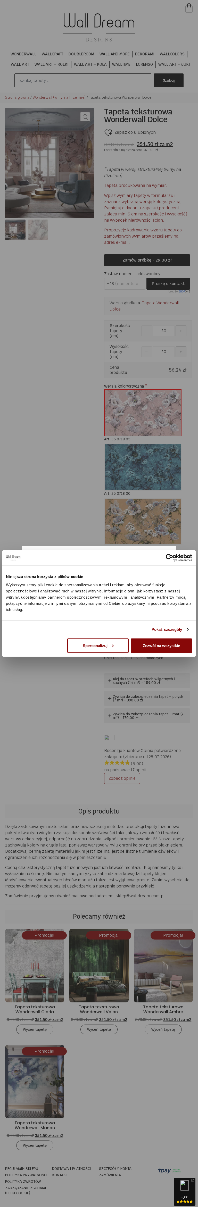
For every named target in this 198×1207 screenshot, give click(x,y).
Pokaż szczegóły (167, 629)
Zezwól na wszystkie (161, 645)
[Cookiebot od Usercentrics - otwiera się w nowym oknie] (169, 558)
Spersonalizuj (95, 645)
